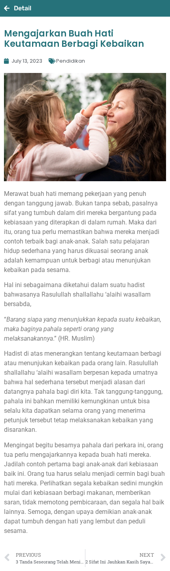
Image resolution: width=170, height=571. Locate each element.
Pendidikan (70, 61)
